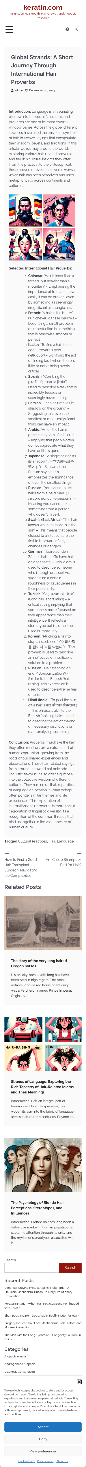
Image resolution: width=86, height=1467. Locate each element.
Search (10, 1260)
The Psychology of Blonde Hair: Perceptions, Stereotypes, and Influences (38, 1208)
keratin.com (43, 7)
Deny (43, 1439)
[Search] (76, 29)
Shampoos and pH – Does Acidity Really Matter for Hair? (41, 1315)
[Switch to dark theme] (67, 29)
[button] (79, 1382)
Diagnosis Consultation (19, 1371)
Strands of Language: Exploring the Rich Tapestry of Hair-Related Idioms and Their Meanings (42, 1087)
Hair (52, 841)
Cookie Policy (26, 1461)
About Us (62, 1461)
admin (19, 90)
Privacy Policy (45, 1461)
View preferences (43, 1451)
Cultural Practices (32, 841)
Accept (43, 1427)
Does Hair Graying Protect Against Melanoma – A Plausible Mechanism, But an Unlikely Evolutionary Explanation (38, 1292)
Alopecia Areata (15, 1356)
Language (65, 841)
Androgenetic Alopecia (20, 1364)
